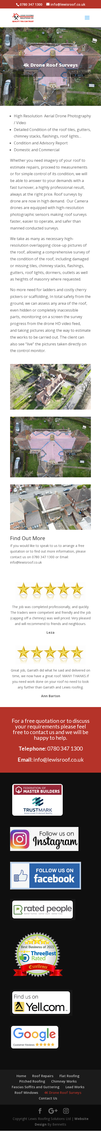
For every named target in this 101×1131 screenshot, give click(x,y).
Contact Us (48, 1098)
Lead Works (75, 1087)
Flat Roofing (69, 1076)
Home (21, 1076)
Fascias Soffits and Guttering (35, 1087)
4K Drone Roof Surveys (62, 1092)
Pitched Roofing (32, 1081)
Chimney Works (64, 1081)
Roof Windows (26, 1092)
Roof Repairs (42, 1076)
